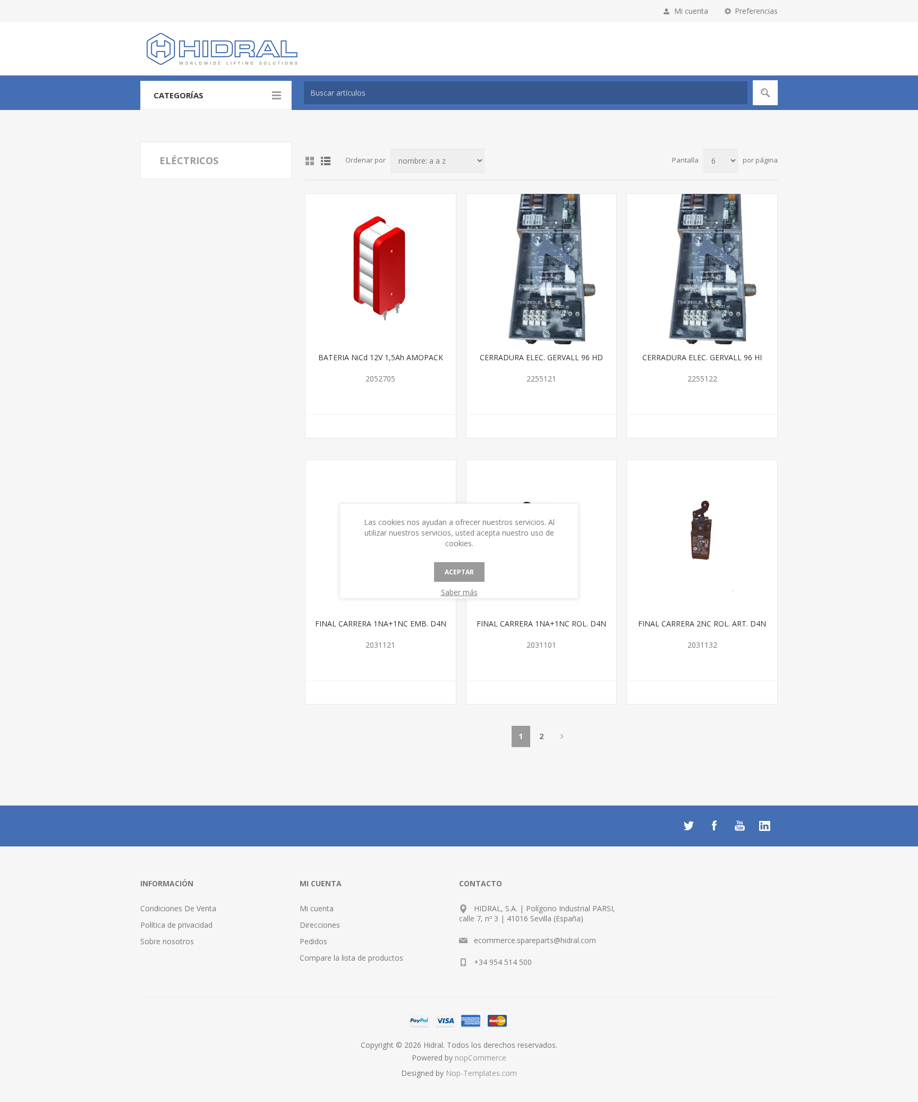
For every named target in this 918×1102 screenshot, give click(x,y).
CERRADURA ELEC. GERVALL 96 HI (702, 357)
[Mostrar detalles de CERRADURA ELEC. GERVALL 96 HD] (541, 269)
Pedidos (313, 941)
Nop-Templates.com (481, 1073)
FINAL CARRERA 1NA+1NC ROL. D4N (541, 623)
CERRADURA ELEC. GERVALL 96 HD (541, 357)
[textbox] (525, 92)
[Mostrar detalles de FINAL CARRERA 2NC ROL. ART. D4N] (702, 535)
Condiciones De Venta (178, 908)
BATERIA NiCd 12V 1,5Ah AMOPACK (380, 357)
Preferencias (756, 11)
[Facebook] (714, 825)
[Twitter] (688, 825)
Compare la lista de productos (351, 958)
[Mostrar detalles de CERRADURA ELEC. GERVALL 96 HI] (702, 269)
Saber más (459, 592)
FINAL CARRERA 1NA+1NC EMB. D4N (380, 623)
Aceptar (459, 572)
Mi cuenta (691, 11)
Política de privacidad (176, 925)
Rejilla (309, 161)
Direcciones (320, 925)
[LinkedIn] (765, 825)
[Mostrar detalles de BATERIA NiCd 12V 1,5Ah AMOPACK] (380, 269)
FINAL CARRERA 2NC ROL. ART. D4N (702, 623)
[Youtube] (739, 825)
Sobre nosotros (167, 941)
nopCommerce (480, 1058)
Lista (325, 161)
